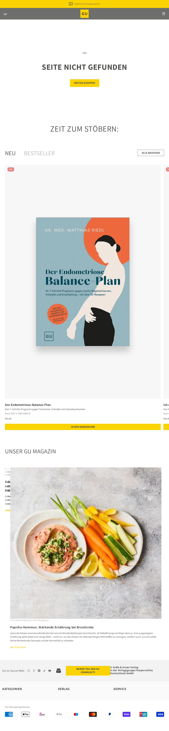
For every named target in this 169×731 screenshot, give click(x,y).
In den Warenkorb (83, 427)
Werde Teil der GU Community (88, 670)
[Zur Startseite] (84, 14)
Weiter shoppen (84, 83)
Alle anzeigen (151, 153)
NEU (10, 153)
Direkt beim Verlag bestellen (87, 4)
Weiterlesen (18, 647)
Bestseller (39, 153)
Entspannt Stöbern (87, 9)
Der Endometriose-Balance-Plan (28, 405)
